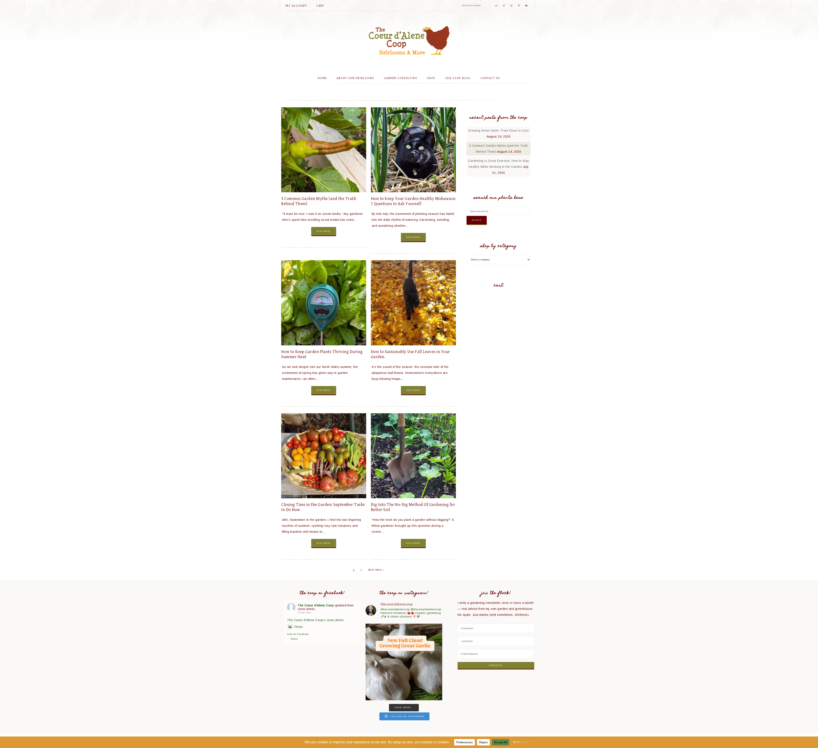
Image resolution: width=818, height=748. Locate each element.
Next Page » (376, 570)
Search (476, 220)
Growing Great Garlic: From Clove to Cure (498, 130)
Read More (324, 231)
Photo (298, 627)
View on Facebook (297, 634)
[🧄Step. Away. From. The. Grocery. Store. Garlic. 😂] (404, 662)
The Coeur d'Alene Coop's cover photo (315, 620)
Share (294, 638)
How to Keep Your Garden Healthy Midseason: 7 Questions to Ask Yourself (413, 201)
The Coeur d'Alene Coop (409, 40)
